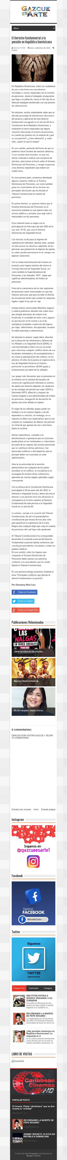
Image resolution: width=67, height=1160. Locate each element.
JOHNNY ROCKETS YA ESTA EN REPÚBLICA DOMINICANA (39, 1135)
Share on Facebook (27, 592)
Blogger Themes (33, 1156)
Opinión (14, 50)
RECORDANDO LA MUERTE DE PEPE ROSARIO (39, 1121)
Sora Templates (31, 1153)
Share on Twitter (25, 601)
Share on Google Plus (28, 610)
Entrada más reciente (21, 809)
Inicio (36, 809)
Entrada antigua (48, 809)
